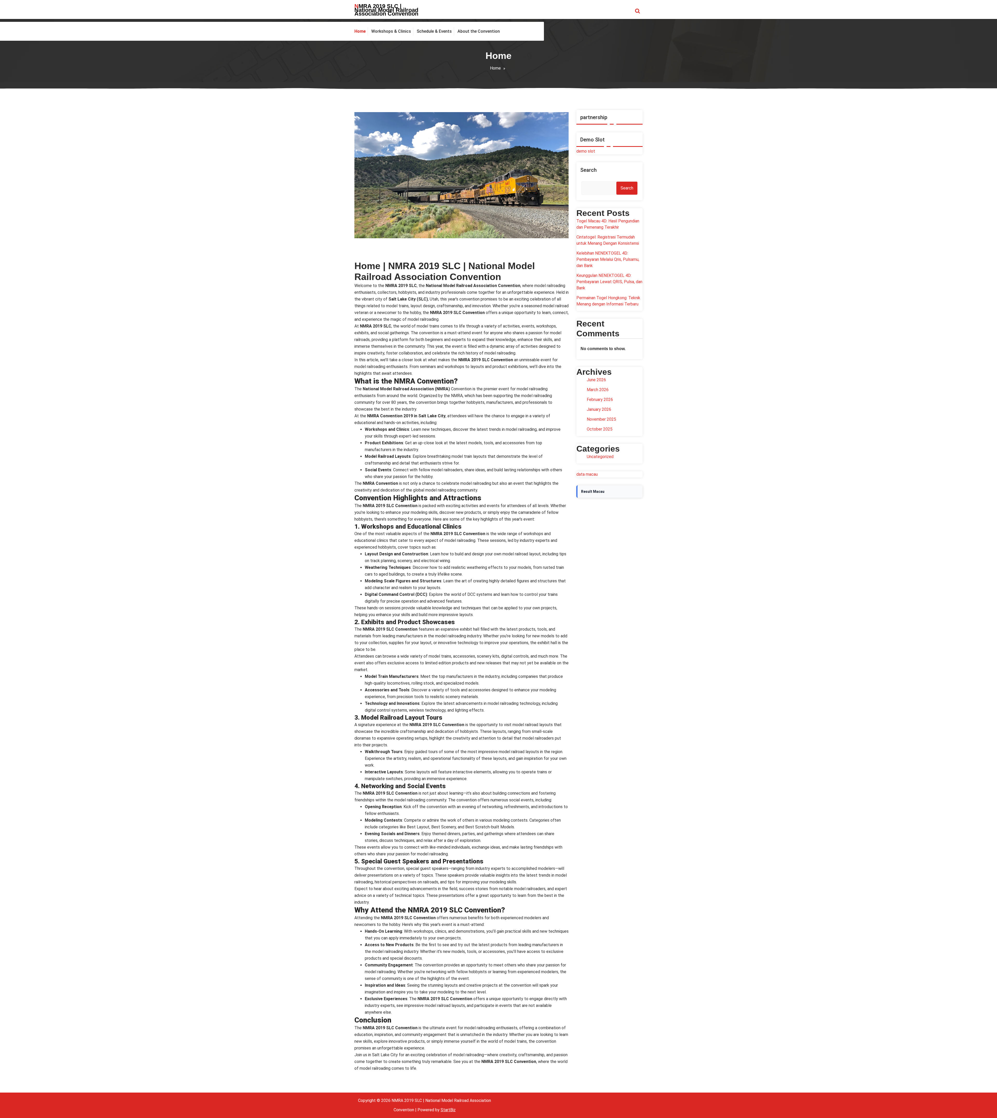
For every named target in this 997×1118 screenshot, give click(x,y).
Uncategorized (600, 456)
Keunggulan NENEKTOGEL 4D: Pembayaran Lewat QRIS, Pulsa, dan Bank (609, 281)
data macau (587, 474)
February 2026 (600, 399)
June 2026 (596, 379)
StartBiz (448, 1109)
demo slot (585, 151)
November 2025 (601, 419)
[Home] (361, 31)
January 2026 (599, 409)
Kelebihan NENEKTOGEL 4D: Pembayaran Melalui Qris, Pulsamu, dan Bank (607, 259)
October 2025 (599, 429)
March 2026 (598, 389)
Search (588, 170)
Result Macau (592, 491)
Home (495, 68)
